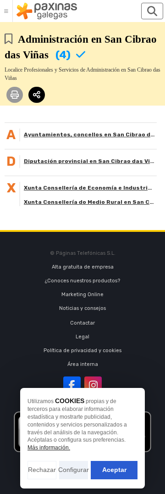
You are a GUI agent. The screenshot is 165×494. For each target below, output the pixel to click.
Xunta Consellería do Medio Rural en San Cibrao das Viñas (90, 202)
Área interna (82, 364)
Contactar (82, 323)
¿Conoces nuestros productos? (82, 281)
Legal (82, 337)
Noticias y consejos (82, 308)
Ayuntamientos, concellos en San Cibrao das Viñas (90, 134)
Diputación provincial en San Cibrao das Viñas (90, 161)
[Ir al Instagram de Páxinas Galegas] (93, 385)
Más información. (49, 447)
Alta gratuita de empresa (83, 267)
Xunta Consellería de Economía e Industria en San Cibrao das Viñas (90, 188)
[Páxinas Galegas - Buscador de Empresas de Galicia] (46, 11)
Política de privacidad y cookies (82, 351)
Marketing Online (82, 295)
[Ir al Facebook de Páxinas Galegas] (72, 385)
